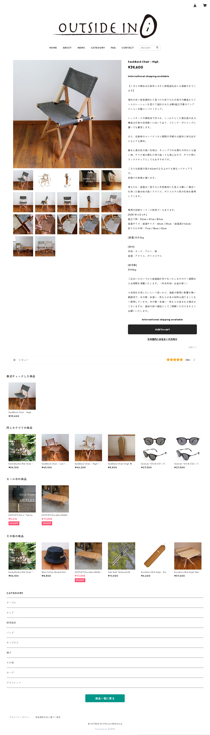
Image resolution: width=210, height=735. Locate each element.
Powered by (101, 729)
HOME (53, 47)
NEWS (81, 47)
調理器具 (11, 622)
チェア (10, 612)
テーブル (11, 602)
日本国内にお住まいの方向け (162, 339)
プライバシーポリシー (19, 717)
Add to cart (162, 329)
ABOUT (67, 47)
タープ (10, 672)
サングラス (13, 642)
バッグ (10, 632)
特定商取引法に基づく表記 (48, 717)
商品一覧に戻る (105, 698)
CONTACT (128, 47)
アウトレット (14, 682)
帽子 (9, 652)
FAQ (113, 47)
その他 (10, 662)
